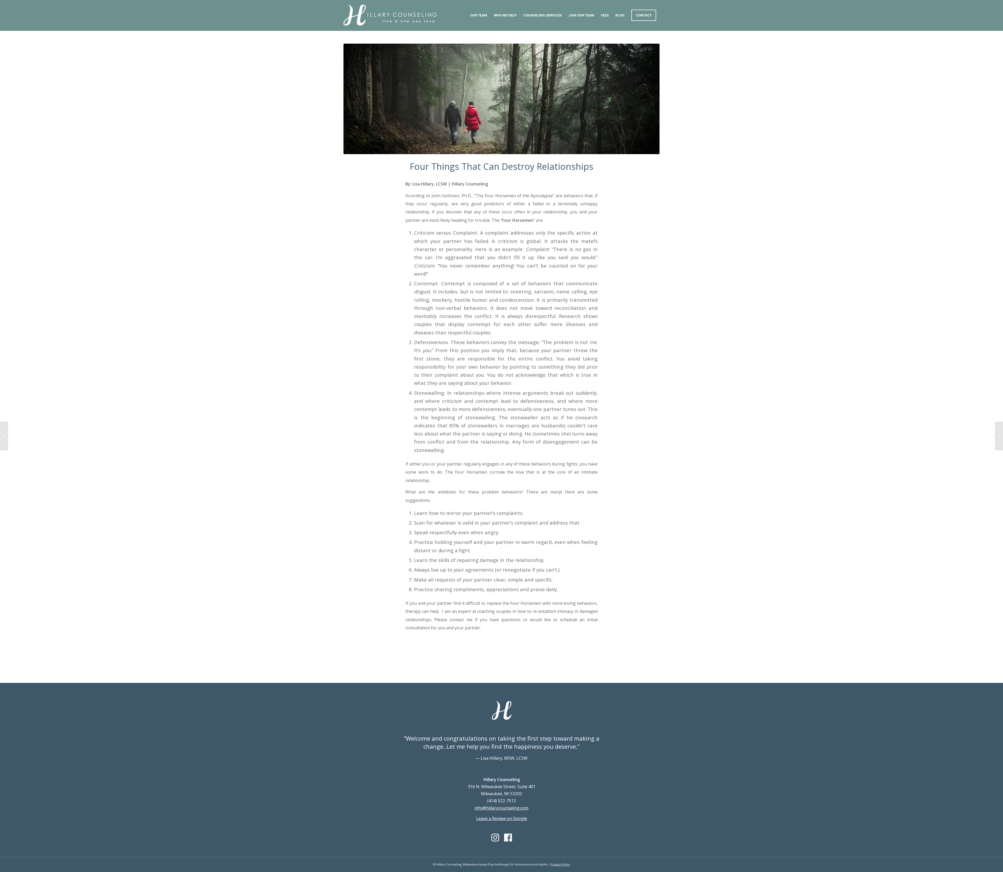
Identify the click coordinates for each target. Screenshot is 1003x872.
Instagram (495, 837)
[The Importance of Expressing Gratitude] (4, 436)
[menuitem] (479, 15)
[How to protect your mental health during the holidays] (999, 436)
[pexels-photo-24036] (501, 99)
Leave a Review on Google (501, 818)
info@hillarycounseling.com (501, 808)
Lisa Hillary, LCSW (429, 184)
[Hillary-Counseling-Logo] (390, 20)
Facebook (508, 837)
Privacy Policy (560, 864)
